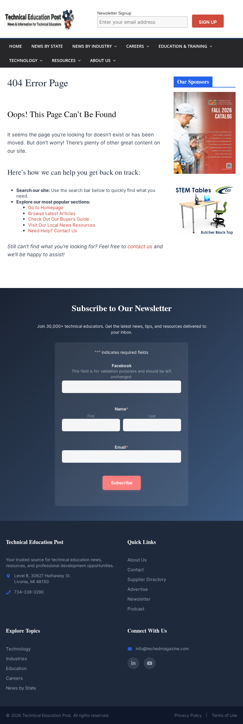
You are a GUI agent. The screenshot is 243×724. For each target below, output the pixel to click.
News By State (47, 46)
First (91, 416)
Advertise (137, 589)
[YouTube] (150, 663)
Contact (135, 569)
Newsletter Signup (114, 13)
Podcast (135, 609)
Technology (23, 60)
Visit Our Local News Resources (61, 225)
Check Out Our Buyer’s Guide (58, 219)
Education (16, 668)
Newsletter (139, 599)
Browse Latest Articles (52, 213)
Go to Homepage (45, 207)
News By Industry (92, 46)
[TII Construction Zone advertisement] (205, 256)
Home (15, 46)
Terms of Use (224, 715)
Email (121, 447)
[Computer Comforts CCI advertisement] (205, 182)
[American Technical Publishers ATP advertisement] (205, 95)
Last (152, 416)
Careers (135, 46)
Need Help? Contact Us (52, 230)
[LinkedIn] (133, 663)
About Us (100, 60)
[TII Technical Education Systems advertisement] (205, 249)
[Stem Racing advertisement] (205, 269)
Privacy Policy (188, 715)
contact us (139, 246)
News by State (21, 688)
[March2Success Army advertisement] (205, 262)
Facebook (122, 365)
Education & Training (183, 46)
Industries (16, 658)
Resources (64, 60)
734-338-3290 (29, 591)
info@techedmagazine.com (162, 648)
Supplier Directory (146, 579)
